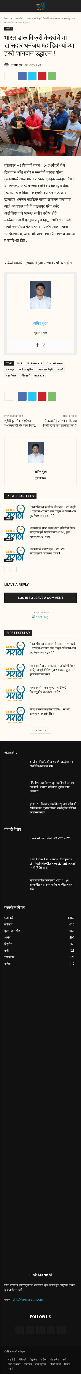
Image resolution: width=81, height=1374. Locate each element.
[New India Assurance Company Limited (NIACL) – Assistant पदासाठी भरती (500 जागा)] (15, 865)
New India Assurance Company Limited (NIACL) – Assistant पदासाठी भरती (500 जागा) (53, 863)
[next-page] (14, 569)
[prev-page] (7, 569)
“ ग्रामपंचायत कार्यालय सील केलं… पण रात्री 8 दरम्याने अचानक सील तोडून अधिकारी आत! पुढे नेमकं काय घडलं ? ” (53, 511)
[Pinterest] (42, 76)
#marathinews (55, 363)
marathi (39, 375)
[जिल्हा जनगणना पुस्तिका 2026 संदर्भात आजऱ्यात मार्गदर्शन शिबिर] (15, 715)
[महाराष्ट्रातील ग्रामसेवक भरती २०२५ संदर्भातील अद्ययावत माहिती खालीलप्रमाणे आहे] (15, 886)
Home (8, 18)
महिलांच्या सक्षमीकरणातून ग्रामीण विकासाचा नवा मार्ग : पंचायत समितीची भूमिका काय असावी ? (52, 787)
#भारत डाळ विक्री (44, 369)
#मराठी (60, 369)
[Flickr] (40, 1330)
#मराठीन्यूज (11, 375)
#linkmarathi (34, 363)
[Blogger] (19, 1330)
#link (19, 363)
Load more (39, 730)
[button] (7, 6)
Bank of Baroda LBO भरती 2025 (50, 838)
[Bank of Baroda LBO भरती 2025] (15, 844)
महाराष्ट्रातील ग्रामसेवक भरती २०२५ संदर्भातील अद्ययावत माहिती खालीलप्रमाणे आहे (51, 885)
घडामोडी (19, 18)
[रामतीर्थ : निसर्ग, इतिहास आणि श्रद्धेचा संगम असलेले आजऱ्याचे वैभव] (15, 767)
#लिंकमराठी (25, 375)
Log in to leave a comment (40, 598)
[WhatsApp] (52, 76)
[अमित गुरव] (7, 65)
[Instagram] (44, 345)
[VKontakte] (61, 1330)
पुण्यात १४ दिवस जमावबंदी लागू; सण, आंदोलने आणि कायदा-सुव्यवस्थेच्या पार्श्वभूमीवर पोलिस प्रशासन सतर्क (53, 808)
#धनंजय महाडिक (26, 369)
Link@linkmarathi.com (27, 1299)
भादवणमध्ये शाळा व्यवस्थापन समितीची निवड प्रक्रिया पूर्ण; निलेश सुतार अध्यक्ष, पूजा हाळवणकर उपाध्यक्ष (52, 532)
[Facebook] (22, 76)
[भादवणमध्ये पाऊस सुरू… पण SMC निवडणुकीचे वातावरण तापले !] (15, 554)
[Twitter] (32, 76)
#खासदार (10, 369)
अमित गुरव (17, 64)
